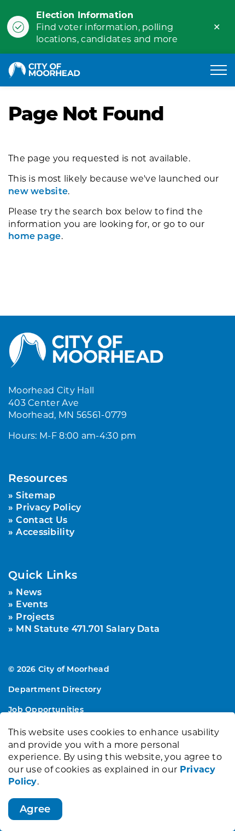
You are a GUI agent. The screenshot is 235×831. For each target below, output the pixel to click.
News (29, 591)
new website (38, 190)
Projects (35, 616)
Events (32, 603)
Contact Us (41, 519)
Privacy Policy (48, 507)
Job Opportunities (46, 709)
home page (34, 235)
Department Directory (54, 689)
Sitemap (35, 495)
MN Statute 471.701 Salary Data (88, 628)
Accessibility (45, 531)
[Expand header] (218, 70)
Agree (35, 808)
